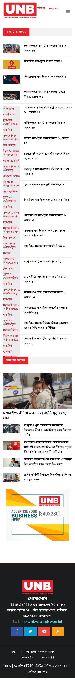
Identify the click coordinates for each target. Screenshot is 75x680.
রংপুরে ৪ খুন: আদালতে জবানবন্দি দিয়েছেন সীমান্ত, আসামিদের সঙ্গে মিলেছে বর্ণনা (47, 430)
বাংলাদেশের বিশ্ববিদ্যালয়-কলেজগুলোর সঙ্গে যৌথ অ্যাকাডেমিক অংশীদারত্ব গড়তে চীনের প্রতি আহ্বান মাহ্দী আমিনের (48, 447)
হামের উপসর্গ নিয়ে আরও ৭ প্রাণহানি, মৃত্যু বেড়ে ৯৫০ (34, 415)
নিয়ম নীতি (27, 657)
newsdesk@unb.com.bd (37, 622)
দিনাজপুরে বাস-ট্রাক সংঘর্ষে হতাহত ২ (45, 76)
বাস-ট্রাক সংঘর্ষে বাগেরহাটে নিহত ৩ (44, 246)
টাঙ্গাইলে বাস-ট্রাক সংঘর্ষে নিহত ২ (43, 61)
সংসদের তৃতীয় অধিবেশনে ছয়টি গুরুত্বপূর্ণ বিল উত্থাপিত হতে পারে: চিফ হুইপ (48, 462)
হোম (14, 651)
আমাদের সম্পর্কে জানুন (40, 651)
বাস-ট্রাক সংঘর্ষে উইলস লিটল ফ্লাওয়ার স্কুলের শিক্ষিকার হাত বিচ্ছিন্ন (46, 325)
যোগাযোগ (48, 657)
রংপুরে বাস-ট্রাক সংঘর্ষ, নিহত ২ (42, 261)
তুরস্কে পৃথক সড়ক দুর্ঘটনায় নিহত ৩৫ (45, 184)
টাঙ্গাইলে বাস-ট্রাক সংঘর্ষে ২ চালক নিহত (47, 200)
